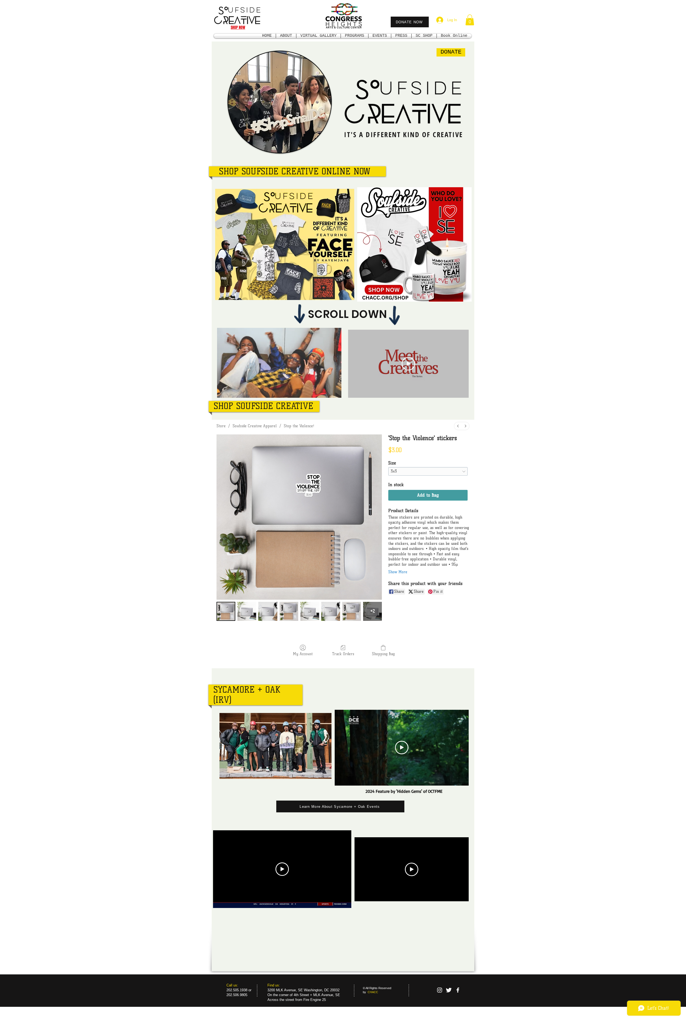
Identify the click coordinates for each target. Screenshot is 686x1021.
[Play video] (408, 363)
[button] (469, 19)
